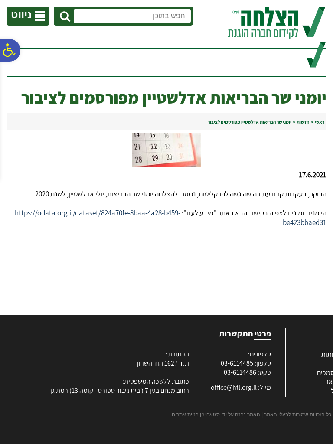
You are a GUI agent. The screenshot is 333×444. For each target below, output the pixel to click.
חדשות (303, 122)
